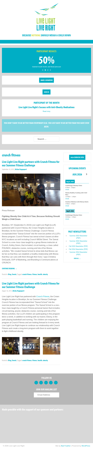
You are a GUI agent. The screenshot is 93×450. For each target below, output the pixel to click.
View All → (77, 258)
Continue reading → (9, 268)
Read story (46, 111)
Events (14, 274)
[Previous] (67, 174)
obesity (45, 274)
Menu (46, 42)
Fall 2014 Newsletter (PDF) (78, 249)
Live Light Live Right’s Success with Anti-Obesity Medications (46, 107)
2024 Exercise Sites (77, 157)
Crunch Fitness (42, 296)
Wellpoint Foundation (67, 415)
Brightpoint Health (11, 427)
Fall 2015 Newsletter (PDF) (78, 246)
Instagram (56, 382)
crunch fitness (27, 274)
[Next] (86, 174)
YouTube (51, 382)
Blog (9, 274)
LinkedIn (46, 382)
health (40, 274)
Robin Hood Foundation (11, 415)
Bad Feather (66, 446)
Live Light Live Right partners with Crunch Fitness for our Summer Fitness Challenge (30, 163)
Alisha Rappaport (21, 169)
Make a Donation (47, 80)
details (67, 189)
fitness (34, 274)
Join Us (46, 92)
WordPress (86, 446)
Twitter (41, 382)
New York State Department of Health (48, 415)
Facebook (36, 382)
